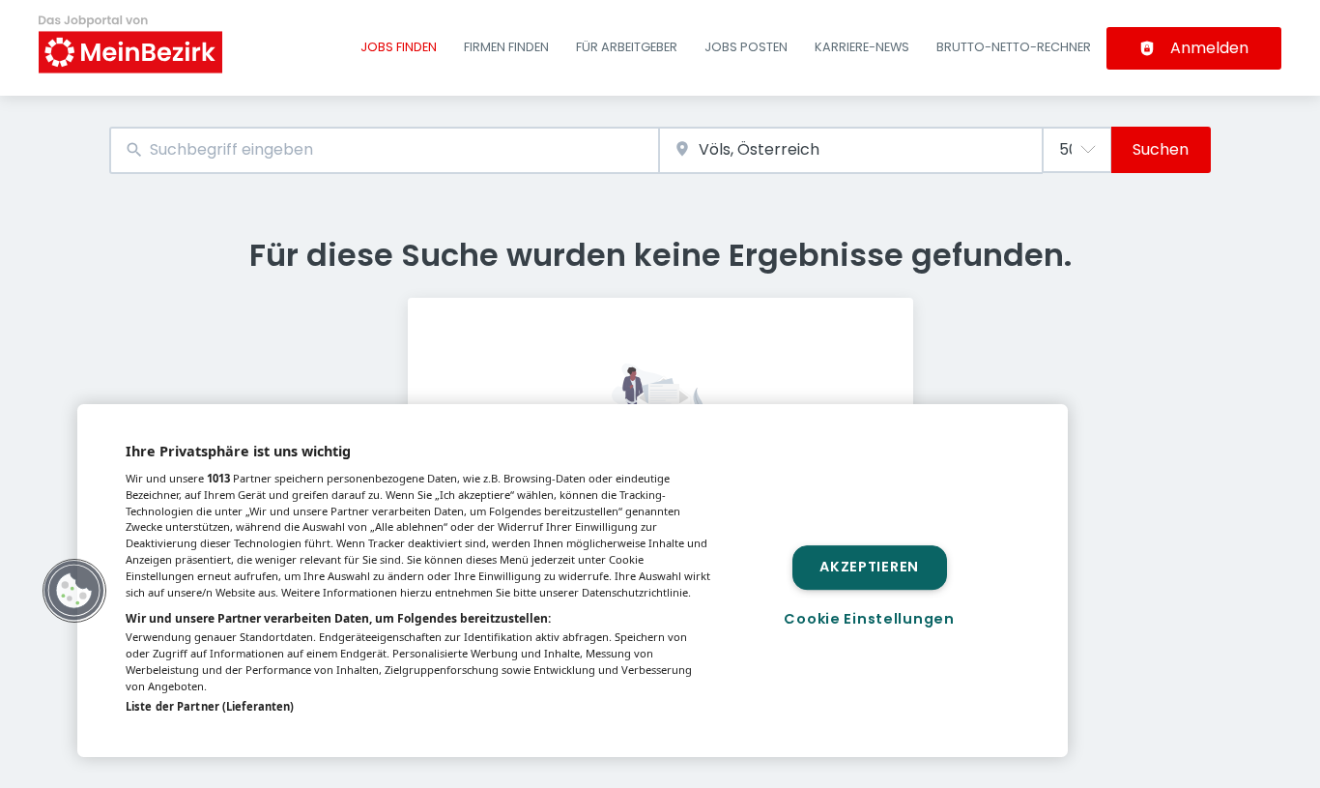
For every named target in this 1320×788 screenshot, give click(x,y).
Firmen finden (506, 47)
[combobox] (384, 150)
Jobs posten (746, 47)
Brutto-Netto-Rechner (1013, 47)
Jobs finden (398, 47)
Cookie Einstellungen (869, 618)
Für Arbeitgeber (626, 47)
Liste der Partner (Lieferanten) (210, 706)
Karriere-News (862, 47)
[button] (74, 591)
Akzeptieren (869, 567)
